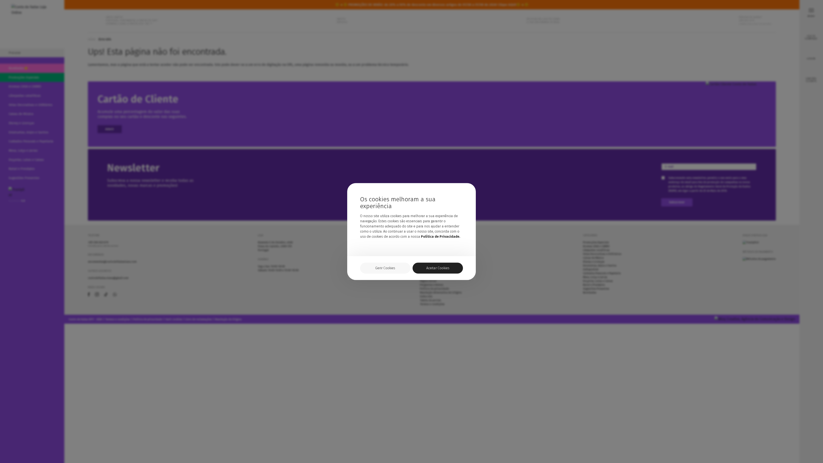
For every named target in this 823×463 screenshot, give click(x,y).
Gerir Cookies (385, 268)
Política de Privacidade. (440, 237)
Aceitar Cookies (437, 268)
